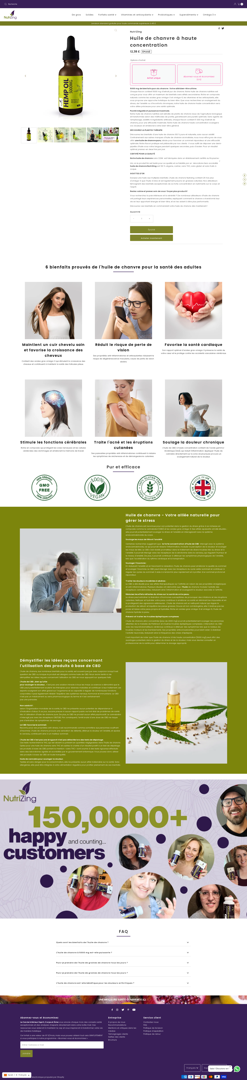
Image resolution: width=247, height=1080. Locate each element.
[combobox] (62, 4)
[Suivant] (116, 76)
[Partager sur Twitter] (223, 28)
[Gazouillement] (123, 1009)
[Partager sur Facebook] (219, 28)
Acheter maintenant (151, 238)
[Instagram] (117, 1009)
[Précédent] (25, 76)
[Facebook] (112, 1009)
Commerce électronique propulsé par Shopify (42, 1077)
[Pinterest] (128, 1009)
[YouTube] (134, 1009)
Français (191, 1068)
